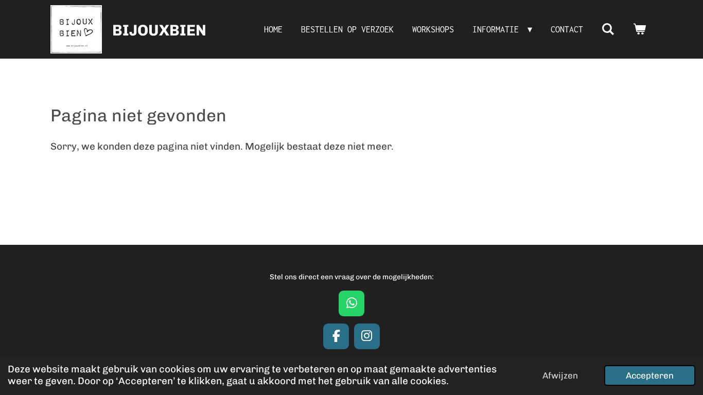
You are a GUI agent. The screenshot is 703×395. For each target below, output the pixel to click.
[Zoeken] (608, 29)
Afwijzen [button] (560, 375)
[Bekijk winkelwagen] (639, 29)
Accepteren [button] (650, 375)
